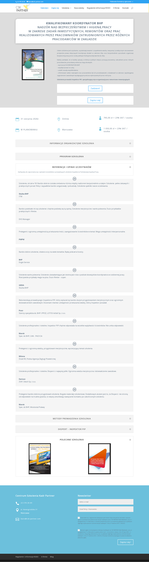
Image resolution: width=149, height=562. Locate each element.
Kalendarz (44, 8)
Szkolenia (65, 8)
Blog (52, 557)
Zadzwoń (95, 88)
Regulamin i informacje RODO (98, 8)
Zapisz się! (95, 100)
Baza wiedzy (79, 8)
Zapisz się (55, 8)
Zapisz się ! (125, 542)
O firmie (116, 8)
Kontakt (125, 8)
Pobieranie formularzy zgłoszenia (120, 2)
